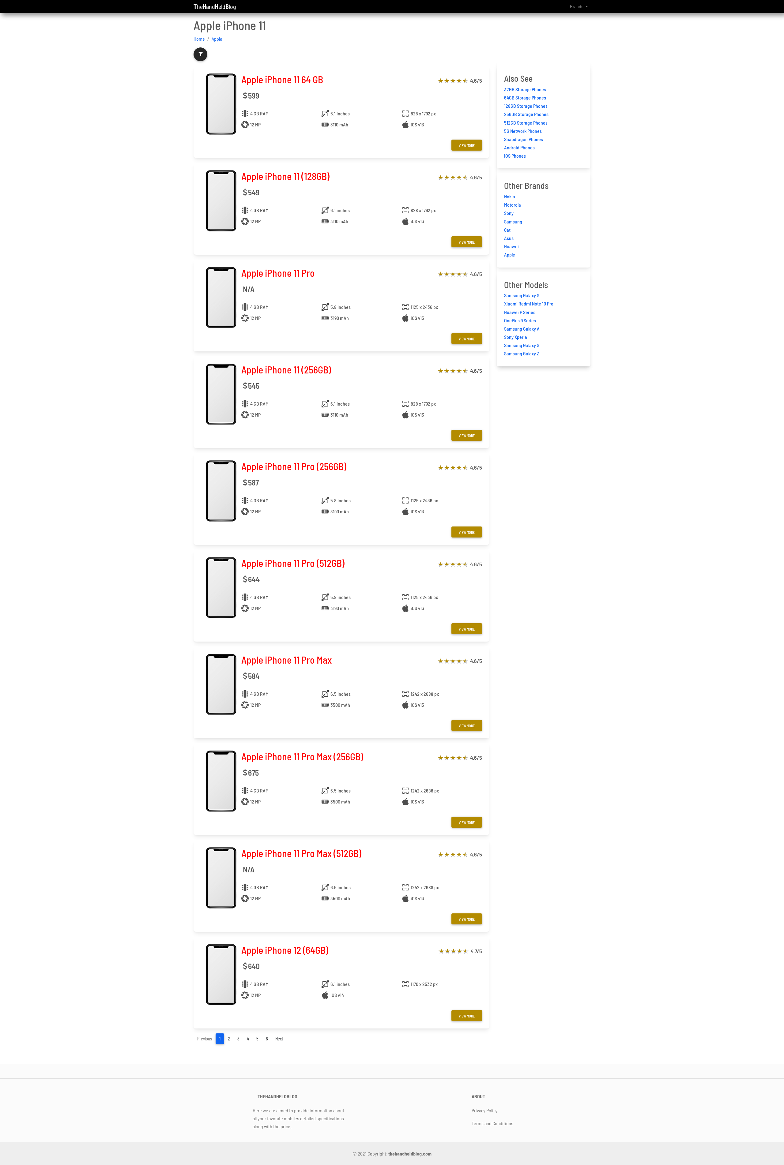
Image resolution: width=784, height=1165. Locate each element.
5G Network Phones (523, 131)
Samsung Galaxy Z (521, 353)
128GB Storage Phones (526, 106)
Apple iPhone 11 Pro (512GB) (293, 563)
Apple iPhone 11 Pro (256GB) (293, 466)
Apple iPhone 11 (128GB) (285, 176)
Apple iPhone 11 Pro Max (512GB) (301, 853)
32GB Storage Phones (525, 89)
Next (279, 1038)
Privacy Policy (485, 1110)
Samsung (513, 221)
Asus (509, 238)
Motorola (512, 205)
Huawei (511, 246)
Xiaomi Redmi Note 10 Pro (528, 303)
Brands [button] (577, 6)
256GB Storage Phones (526, 114)
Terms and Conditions (492, 1123)
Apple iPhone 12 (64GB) (284, 950)
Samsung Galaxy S (521, 295)
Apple (217, 39)
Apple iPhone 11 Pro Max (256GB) (302, 756)
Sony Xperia (515, 337)
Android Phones (519, 147)
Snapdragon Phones (523, 139)
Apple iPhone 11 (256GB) (286, 369)
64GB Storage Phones (525, 97)
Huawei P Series (519, 312)
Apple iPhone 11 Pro (278, 273)
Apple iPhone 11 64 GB (282, 79)
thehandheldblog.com (410, 1153)
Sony (509, 213)
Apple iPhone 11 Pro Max (286, 659)
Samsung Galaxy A (522, 329)
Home (199, 39)
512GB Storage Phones (526, 122)
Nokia (509, 196)
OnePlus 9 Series (520, 320)
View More (467, 145)
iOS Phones (515, 156)
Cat (507, 230)
